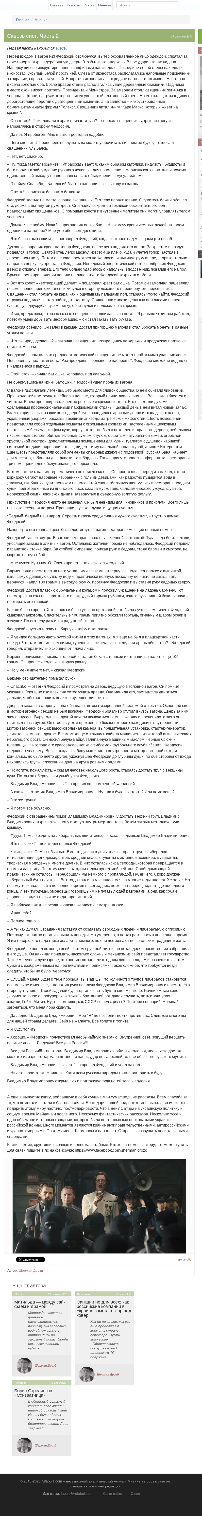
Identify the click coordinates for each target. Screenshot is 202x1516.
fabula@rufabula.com (77, 1493)
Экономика (83, 1294)
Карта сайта (112, 1493)
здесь (61, 48)
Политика (20, 1382)
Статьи (89, 4)
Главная (56, 4)
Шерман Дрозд (31, 1270)
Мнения (104, 4)
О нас (135, 1493)
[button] (185, 5)
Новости (73, 4)
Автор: (12, 1270)
